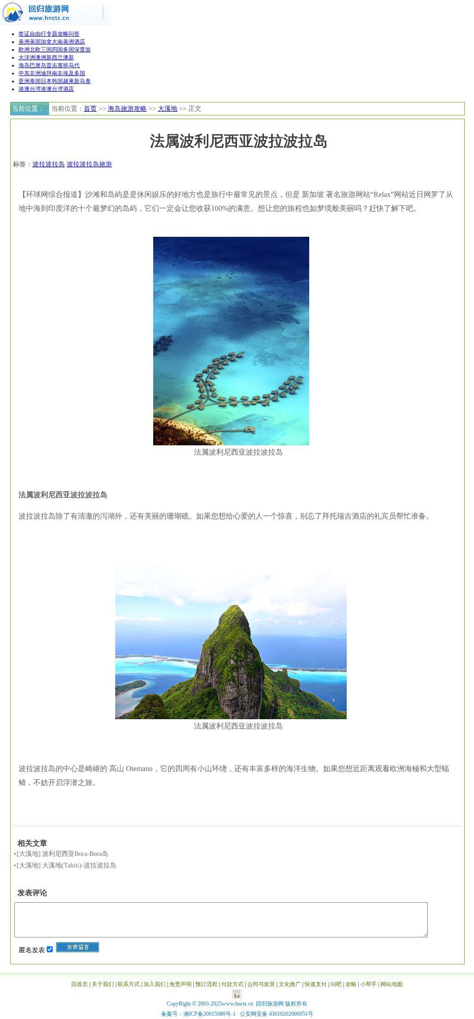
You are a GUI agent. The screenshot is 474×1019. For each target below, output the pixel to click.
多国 (68, 49)
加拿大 (49, 41)
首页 (90, 108)
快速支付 (316, 984)
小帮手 (368, 984)
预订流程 (206, 984)
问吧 (336, 984)
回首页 (79, 984)
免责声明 (180, 984)
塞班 (63, 65)
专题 (51, 34)
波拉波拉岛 (48, 164)
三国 (46, 49)
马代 (74, 65)
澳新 (68, 57)
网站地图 (391, 984)
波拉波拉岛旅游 (89, 164)
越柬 (68, 81)
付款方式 (232, 984)
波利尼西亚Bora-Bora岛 (75, 853)
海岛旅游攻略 (127, 108)
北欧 (35, 49)
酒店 (79, 41)
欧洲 (24, 49)
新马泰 (82, 81)
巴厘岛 (38, 65)
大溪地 (167, 108)
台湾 (57, 89)
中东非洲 (30, 73)
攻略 (63, 34)
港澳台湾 (30, 89)
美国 (35, 41)
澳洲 (40, 57)
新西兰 (54, 57)
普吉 (51, 65)
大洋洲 (27, 57)
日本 (46, 81)
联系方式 (129, 984)
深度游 (82, 49)
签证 (24, 34)
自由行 (38, 34)
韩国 (57, 81)
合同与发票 (261, 984)
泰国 (35, 81)
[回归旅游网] (55, 22)
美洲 (24, 41)
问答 (74, 34)
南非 (57, 73)
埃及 (68, 73)
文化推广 (290, 984)
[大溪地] (29, 853)
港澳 (46, 89)
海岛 (24, 65)
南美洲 (65, 41)
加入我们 (154, 984)
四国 (57, 49)
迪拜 (46, 73)
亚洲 (24, 81)
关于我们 (103, 984)
